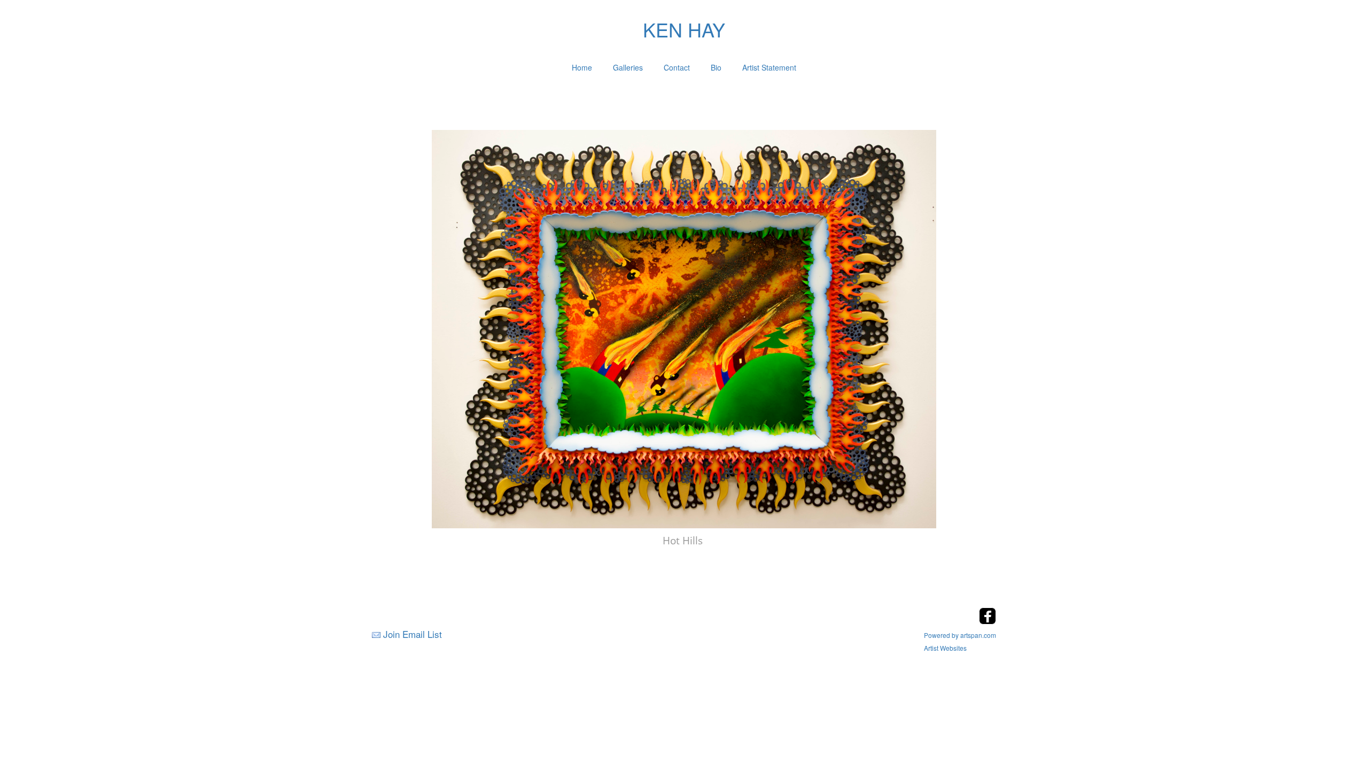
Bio (716, 67)
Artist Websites (945, 647)
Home (582, 67)
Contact (677, 67)
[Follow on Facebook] (987, 621)
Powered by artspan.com (960, 635)
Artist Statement (769, 67)
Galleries (628, 67)
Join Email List (412, 634)
